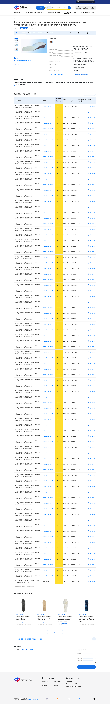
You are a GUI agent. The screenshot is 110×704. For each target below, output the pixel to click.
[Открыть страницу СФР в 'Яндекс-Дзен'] (94, 699)
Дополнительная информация (45, 32)
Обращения (69, 681)
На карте (92, 106)
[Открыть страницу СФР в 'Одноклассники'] (58, 698)
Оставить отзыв (86, 667)
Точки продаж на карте (88, 12)
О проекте (17, 12)
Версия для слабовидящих (87, 2)
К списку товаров (55, 632)
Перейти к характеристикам (56, 74)
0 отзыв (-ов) (41, 28)
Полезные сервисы (54, 12)
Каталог (56, 685)
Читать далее (17, 85)
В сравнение (28, 624)
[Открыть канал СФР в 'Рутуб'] (47, 698)
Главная (16, 18)
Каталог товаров (23, 18)
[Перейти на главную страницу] (23, 8)
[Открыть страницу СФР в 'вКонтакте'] (81, 699)
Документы (31, 32)
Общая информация (21, 32)
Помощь (52, 1)
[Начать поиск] (69, 7)
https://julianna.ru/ (48, 106)
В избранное (82, 32)
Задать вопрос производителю (81, 74)
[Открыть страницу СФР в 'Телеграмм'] (69, 698)
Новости (44, 685)
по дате (24, 649)
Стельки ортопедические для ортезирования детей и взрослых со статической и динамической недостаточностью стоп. (51, 23)
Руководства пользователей (34, 12)
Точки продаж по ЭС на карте (23, 60)
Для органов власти (68, 1)
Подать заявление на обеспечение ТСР (25, 58)
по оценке (31, 649)
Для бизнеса (60, 1)
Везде (48, 7)
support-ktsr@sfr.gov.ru (33, 699)
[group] (34, 46)
